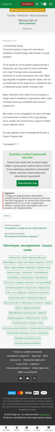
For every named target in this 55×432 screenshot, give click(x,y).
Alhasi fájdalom (9, 262)
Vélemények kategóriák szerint (28, 10)
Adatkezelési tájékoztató (34, 360)
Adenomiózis (15, 257)
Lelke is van (10, 293)
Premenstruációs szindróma (41, 328)
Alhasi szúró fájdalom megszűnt (30, 262)
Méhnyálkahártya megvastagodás (22, 313)
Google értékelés (43, 283)
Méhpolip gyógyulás (16, 318)
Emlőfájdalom (13, 278)
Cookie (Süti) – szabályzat (27, 364)
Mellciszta (22, 293)
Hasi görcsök (30, 288)
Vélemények (22, 15)
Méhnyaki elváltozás (32, 308)
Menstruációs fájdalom (37, 298)
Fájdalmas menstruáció (25, 283)
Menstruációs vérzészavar (32, 303)
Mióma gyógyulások (39, 15)
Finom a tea (9, 283)
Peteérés (32, 323)
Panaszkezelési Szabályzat (18, 368)
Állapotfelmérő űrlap (27, 183)
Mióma (7, 216)
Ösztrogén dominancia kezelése (27, 343)
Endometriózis (27, 278)
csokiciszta (27, 272)
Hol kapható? (27, 4)
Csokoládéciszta (41, 272)
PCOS (44, 318)
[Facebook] (20, 378)
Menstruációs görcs (12, 303)
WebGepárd (45, 414)
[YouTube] (27, 378)
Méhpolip (42, 313)
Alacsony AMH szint (37, 257)
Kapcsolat (36, 356)
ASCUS (49, 262)
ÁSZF (45, 356)
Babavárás (31, 267)
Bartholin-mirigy (14, 272)
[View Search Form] (37, 4)
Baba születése (18, 267)
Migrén (48, 303)
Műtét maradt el (33, 318)
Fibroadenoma (41, 278)
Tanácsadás (43, 333)
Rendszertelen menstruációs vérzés (21, 333)
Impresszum (15, 360)
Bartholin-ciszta (44, 267)
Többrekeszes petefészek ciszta (27, 338)
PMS (41, 323)
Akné (25, 257)
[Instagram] (34, 378)
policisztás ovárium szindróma (15, 328)
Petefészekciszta (19, 323)
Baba (7, 267)
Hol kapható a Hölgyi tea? (18, 356)
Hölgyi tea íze (44, 288)
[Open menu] (50, 4)
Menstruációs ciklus (17, 298)
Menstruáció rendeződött (39, 293)
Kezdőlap (11, 15)
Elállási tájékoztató (40, 368)
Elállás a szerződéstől (27, 372)
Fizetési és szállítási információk (27, 352)
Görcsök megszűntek (14, 288)
